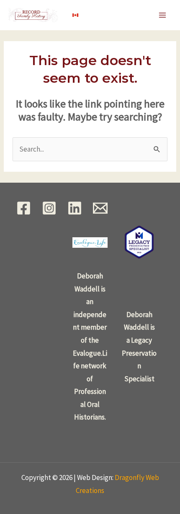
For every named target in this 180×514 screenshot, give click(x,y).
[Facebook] (23, 208)
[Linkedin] (74, 208)
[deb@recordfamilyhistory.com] (100, 208)
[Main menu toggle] (162, 15)
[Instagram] (49, 208)
